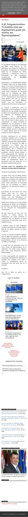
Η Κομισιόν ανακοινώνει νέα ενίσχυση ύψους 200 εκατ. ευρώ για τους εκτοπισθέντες (13, 335)
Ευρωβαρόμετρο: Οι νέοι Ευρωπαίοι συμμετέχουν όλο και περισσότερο (13, 317)
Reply (4, 37)
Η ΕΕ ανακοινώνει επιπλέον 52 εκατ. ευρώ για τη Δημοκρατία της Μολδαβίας (14, 299)
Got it (19, 13)
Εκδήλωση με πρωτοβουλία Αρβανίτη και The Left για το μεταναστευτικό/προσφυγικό (14, 353)
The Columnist (12, 514)
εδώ (6, 272)
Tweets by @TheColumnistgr (9, 503)
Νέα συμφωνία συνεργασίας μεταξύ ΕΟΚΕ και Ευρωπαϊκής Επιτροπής (8, 345)
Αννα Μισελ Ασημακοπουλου (8, 39)
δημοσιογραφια (17, 39)
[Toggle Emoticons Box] (2, 373)
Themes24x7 (23, 514)
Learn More (11, 13)
